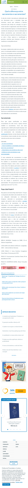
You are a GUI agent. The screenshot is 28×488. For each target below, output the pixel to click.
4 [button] (17, 429)
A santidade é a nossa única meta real (12, 335)
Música (5, 449)
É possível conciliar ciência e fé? (11, 322)
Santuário (5, 453)
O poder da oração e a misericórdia (12, 326)
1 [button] (8, 429)
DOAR (13, 463)
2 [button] (11, 429)
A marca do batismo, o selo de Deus (12, 345)
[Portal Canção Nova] (4, 2)
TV (16, 442)
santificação (4, 134)
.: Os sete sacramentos (7, 143)
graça (12, 215)
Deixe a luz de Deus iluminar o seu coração (11, 350)
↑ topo (14, 440)
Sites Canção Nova (26, 2)
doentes (11, 109)
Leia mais (17, 480)
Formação (5, 444)
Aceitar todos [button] (6, 484)
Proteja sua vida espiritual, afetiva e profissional (12, 340)
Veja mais (14, 355)
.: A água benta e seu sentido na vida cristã (12, 150)
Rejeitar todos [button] (19, 482)
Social (4, 458)
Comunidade (6, 456)
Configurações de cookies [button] (8, 482)
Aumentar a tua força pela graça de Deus (14, 331)
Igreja (11, 6)
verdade (25, 201)
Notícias (5, 446)
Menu (23, 2)
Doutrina (16, 6)
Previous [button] (3, 415)
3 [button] (14, 429)
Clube (4, 451)
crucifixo (16, 168)
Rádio (17, 444)
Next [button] (25, 415)
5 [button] (20, 429)
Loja (17, 446)
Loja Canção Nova (9, 399)
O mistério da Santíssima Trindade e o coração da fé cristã (13, 317)
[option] (14, 415)
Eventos (5, 442)
